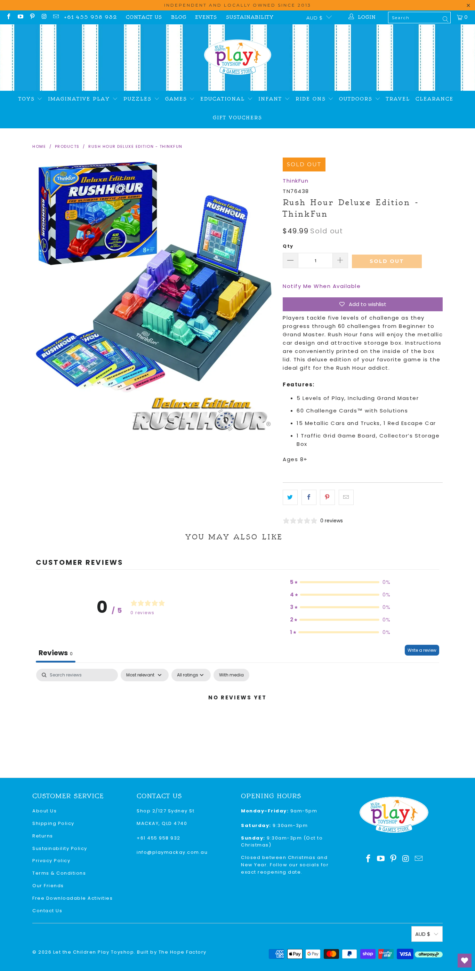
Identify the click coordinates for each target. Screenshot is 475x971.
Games (177, 99)
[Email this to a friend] (346, 497)
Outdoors (357, 99)
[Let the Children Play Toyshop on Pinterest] (32, 17)
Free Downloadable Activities (72, 898)
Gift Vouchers (237, 118)
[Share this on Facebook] (308, 497)
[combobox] (419, 17)
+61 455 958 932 (90, 17)
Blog (178, 17)
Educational (223, 99)
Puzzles (138, 99)
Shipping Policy (53, 823)
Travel (398, 99)
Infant (271, 99)
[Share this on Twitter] (290, 497)
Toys (27, 99)
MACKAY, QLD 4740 (162, 823)
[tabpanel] (237, 721)
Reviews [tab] (56, 653)
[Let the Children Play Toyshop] (237, 57)
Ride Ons (312, 99)
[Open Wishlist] (465, 961)
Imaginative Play (80, 99)
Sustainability (250, 17)
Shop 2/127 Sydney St (165, 811)
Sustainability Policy (59, 848)
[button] (340, 582)
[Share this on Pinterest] (327, 497)
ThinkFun (295, 180)
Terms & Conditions (59, 873)
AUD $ (314, 18)
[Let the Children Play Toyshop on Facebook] (8, 17)
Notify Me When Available (322, 286)
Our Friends (48, 885)
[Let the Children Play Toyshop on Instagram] (44, 17)
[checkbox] (231, 675)
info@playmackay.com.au (172, 852)
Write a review (422, 650)
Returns (42, 836)
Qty (288, 246)
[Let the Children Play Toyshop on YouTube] (20, 17)
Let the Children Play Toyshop (93, 952)
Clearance (434, 99)
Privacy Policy (51, 860)
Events (206, 17)
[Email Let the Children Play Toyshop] (56, 17)
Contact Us (144, 17)
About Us (44, 811)
